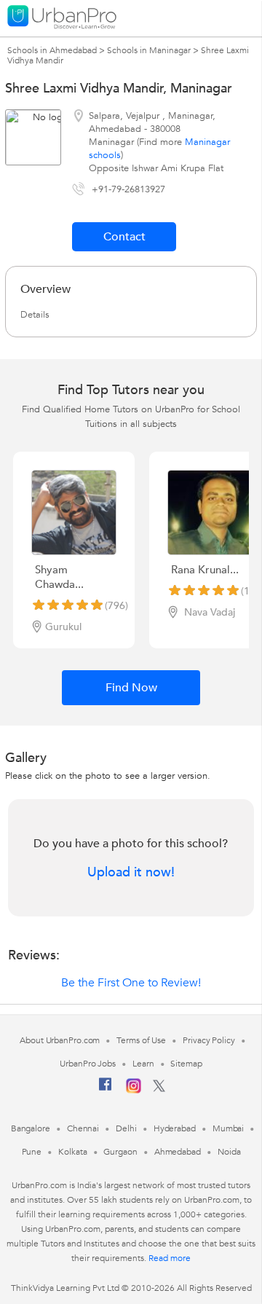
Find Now (131, 688)
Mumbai (228, 1128)
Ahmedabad (177, 1152)
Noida (229, 1152)
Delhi (126, 1128)
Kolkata (72, 1152)
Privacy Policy (209, 1040)
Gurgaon (120, 1152)
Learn (143, 1063)
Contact (124, 237)
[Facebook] (105, 1090)
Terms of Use (141, 1040)
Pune (32, 1152)
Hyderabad (175, 1128)
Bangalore (30, 1128)
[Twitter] (159, 1089)
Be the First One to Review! (131, 983)
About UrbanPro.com (60, 1040)
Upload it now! (131, 873)
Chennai (83, 1128)
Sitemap (186, 1063)
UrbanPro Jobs (88, 1063)
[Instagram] (133, 1090)
